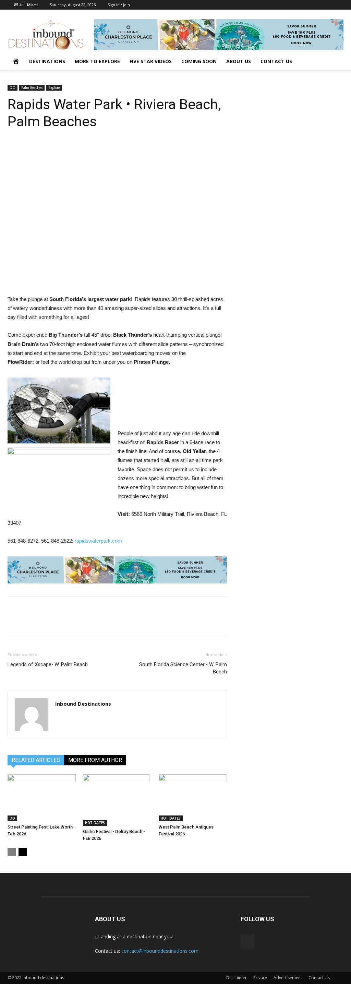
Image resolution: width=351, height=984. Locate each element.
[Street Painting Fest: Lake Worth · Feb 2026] (42, 797)
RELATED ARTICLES (36, 760)
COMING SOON (199, 61)
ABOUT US (238, 61)
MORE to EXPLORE (97, 61)
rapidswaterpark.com (98, 541)
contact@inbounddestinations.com (159, 951)
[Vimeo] (338, 5)
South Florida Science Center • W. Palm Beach (183, 668)
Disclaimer (236, 978)
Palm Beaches (32, 87)
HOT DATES (95, 822)
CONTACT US (276, 61)
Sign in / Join (119, 4)
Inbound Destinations (83, 703)
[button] (335, 62)
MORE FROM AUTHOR (95, 760)
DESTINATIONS (47, 61)
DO (12, 87)
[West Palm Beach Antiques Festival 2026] (193, 797)
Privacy (260, 978)
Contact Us (319, 978)
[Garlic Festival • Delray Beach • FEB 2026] (117, 800)
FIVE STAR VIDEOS (151, 61)
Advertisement (288, 978)
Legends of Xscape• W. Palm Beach (48, 664)
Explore (54, 87)
